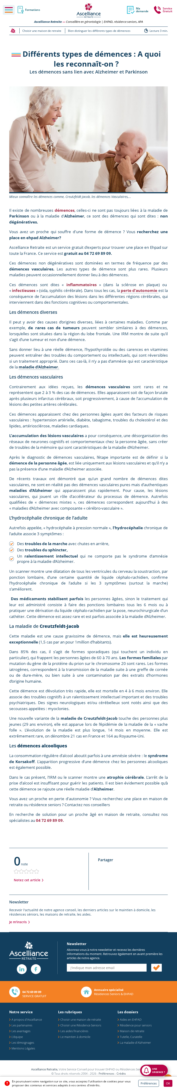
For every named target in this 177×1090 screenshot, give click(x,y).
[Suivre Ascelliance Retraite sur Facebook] (36, 969)
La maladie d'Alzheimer (135, 1042)
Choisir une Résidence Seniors (80, 1025)
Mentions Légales (23, 1048)
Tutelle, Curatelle (131, 1037)
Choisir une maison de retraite (80, 1019)
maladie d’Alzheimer (38, 367)
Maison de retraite (132, 1031)
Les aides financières (74, 1031)
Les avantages (21, 1031)
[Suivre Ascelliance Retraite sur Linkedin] (22, 969)
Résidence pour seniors (136, 1025)
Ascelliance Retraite (48, 22)
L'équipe (17, 1037)
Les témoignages (23, 1042)
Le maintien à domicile (75, 1037)
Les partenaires (22, 1025)
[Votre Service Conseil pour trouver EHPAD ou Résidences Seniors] (89, 10)
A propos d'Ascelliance (27, 1019)
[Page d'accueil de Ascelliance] (13, 30)
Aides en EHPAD (131, 1019)
